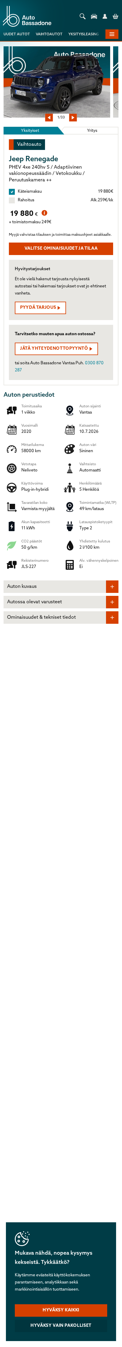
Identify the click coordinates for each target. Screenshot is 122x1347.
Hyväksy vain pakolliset (61, 1326)
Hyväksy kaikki (61, 1310)
